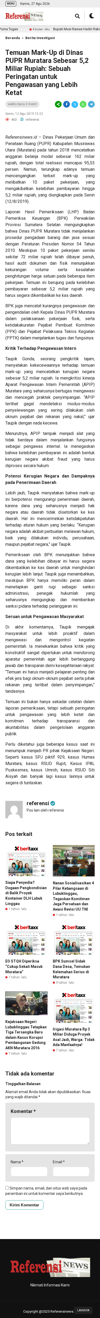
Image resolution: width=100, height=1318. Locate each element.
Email (59, 1162)
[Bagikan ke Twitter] (75, 104)
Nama (17, 1162)
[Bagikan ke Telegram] (91, 104)
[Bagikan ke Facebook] (66, 104)
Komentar (23, 1111)
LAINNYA (83, 1310)
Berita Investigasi (40, 38)
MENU (11, 3)
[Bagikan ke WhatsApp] (83, 104)
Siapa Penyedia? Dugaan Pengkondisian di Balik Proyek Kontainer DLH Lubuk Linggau (26, 893)
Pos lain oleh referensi (45, 810)
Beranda (12, 38)
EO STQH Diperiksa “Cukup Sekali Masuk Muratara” (24, 966)
